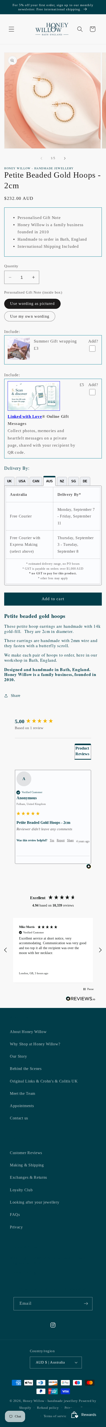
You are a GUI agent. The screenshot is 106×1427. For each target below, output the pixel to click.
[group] (53, 721)
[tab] (9, 481)
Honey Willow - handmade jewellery (50, 1401)
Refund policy (48, 1408)
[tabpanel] (53, 535)
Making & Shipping (27, 1165)
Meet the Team (22, 1093)
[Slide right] (64, 158)
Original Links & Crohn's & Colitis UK (44, 1081)
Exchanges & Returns (28, 1177)
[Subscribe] (86, 1303)
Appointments (22, 1106)
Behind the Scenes (26, 1068)
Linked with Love (25, 416)
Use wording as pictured (32, 303)
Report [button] (61, 840)
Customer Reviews (26, 1153)
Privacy (16, 1227)
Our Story (18, 1056)
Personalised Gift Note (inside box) (33, 292)
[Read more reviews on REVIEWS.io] (80, 999)
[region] (53, 950)
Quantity (11, 266)
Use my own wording (29, 316)
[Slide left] (41, 158)
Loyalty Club (21, 1190)
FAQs (15, 1214)
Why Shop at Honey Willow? (35, 1044)
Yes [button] (52, 840)
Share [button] (15, 695)
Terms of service (56, 1416)
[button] (11, 29)
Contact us (19, 1118)
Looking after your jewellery (34, 1202)
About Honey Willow (28, 1032)
